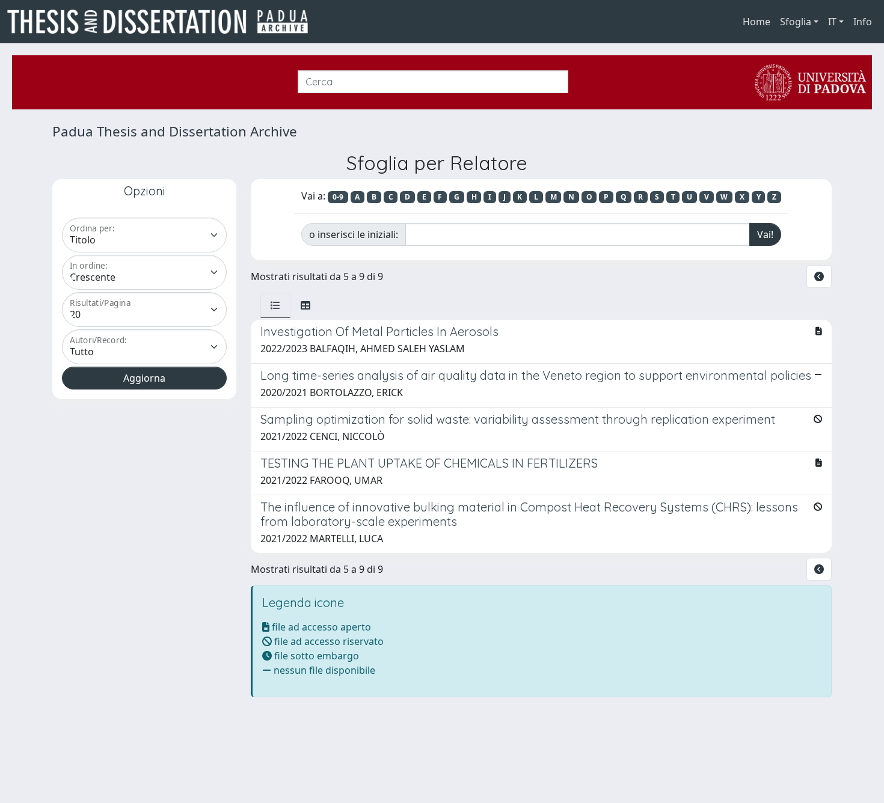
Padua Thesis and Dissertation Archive (174, 131)
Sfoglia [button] (795, 21)
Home (756, 21)
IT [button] (832, 21)
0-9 (338, 197)
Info (862, 21)
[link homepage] (162, 21)
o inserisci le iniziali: (353, 234)
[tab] (275, 305)
